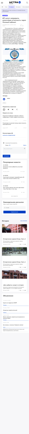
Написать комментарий (9, 135)
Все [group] (6, 7)
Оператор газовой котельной (10, 310)
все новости (14, 196)
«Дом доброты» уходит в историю (13, 285)
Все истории (24, 220)
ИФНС (4, 102)
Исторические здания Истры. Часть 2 (14, 239)
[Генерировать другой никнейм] (10, 145)
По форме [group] (11, 7)
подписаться (14, 212)
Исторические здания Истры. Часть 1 (14, 262)
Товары (5, 305)
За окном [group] (18, 7)
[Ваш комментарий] (14, 150)
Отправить (6, 156)
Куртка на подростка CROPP (10, 302)
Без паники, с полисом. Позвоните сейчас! (13, 325)
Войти (24, 145)
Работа (4, 312)
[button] (2, 3)
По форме (5, 15)
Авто (4, 327)
